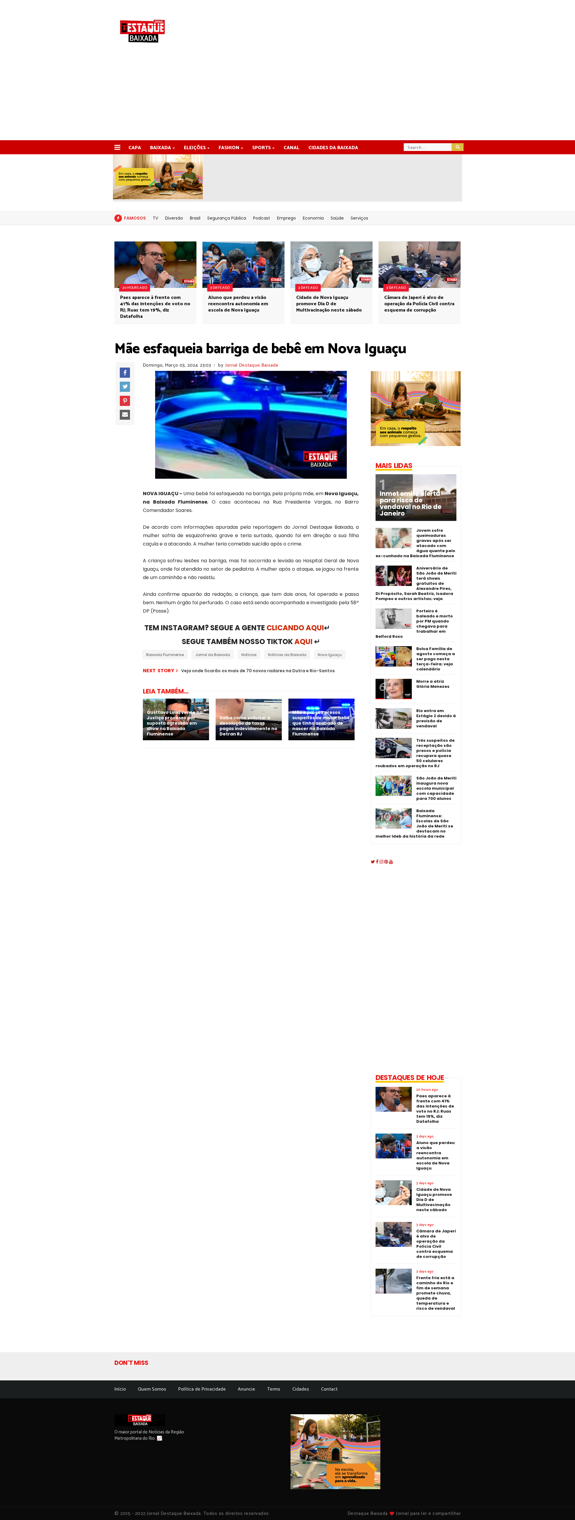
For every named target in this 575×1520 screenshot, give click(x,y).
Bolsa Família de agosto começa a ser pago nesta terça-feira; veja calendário (435, 659)
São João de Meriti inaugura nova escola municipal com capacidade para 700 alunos (436, 788)
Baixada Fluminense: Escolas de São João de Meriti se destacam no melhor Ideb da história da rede (414, 823)
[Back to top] (560, 1505)
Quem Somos (152, 1389)
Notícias (249, 654)
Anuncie (246, 1389)
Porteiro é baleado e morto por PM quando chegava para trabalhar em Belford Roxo (414, 623)
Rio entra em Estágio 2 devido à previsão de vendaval (436, 718)
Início (120, 1389)
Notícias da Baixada (287, 654)
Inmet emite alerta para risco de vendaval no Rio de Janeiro (410, 503)
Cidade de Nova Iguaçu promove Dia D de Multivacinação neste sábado (329, 304)
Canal (291, 148)
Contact (329, 1389)
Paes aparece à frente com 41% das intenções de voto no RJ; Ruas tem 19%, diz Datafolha (155, 307)
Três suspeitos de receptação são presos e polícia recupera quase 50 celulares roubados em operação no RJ (415, 753)
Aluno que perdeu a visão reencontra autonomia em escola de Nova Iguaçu (238, 304)
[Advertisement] (287, 95)
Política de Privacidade (202, 1389)
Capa (134, 148)
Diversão (174, 218)
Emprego (286, 218)
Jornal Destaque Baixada (252, 365)
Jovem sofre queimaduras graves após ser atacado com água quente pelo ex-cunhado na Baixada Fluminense (415, 543)
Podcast (261, 218)
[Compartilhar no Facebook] (125, 373)
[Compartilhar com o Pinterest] (125, 401)
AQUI (303, 641)
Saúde (337, 218)
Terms (273, 1389)
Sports (261, 148)
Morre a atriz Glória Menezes (433, 684)
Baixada (160, 148)
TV (155, 218)
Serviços (359, 218)
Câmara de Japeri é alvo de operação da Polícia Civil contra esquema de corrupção (419, 304)
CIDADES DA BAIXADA (333, 148)
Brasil (195, 218)
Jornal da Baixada (212, 654)
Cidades (300, 1389)
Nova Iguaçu (330, 654)
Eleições (195, 148)
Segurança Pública (226, 218)
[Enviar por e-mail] (125, 415)
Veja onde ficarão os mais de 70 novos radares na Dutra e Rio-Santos (258, 671)
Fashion (229, 148)
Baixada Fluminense (165, 654)
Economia (313, 218)
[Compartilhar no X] (125, 387)
